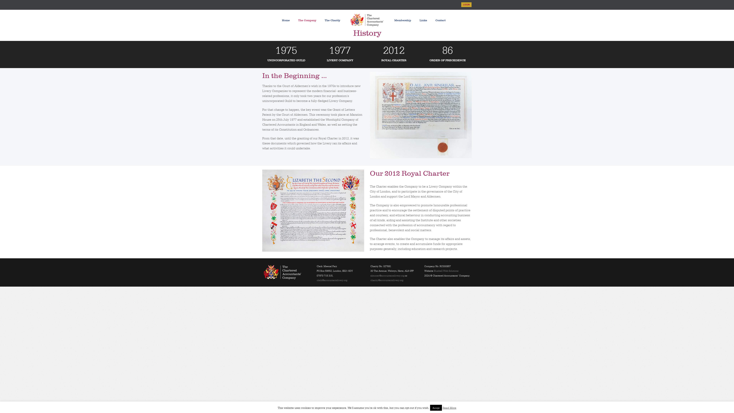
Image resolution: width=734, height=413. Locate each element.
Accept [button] (436, 407)
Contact (440, 20)
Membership (402, 20)
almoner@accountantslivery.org (387, 275)
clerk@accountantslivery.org (332, 280)
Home (286, 20)
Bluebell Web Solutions (446, 270)
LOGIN (466, 4)
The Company (307, 20)
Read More (449, 408)
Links (423, 20)
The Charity (332, 20)
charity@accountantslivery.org (386, 280)
